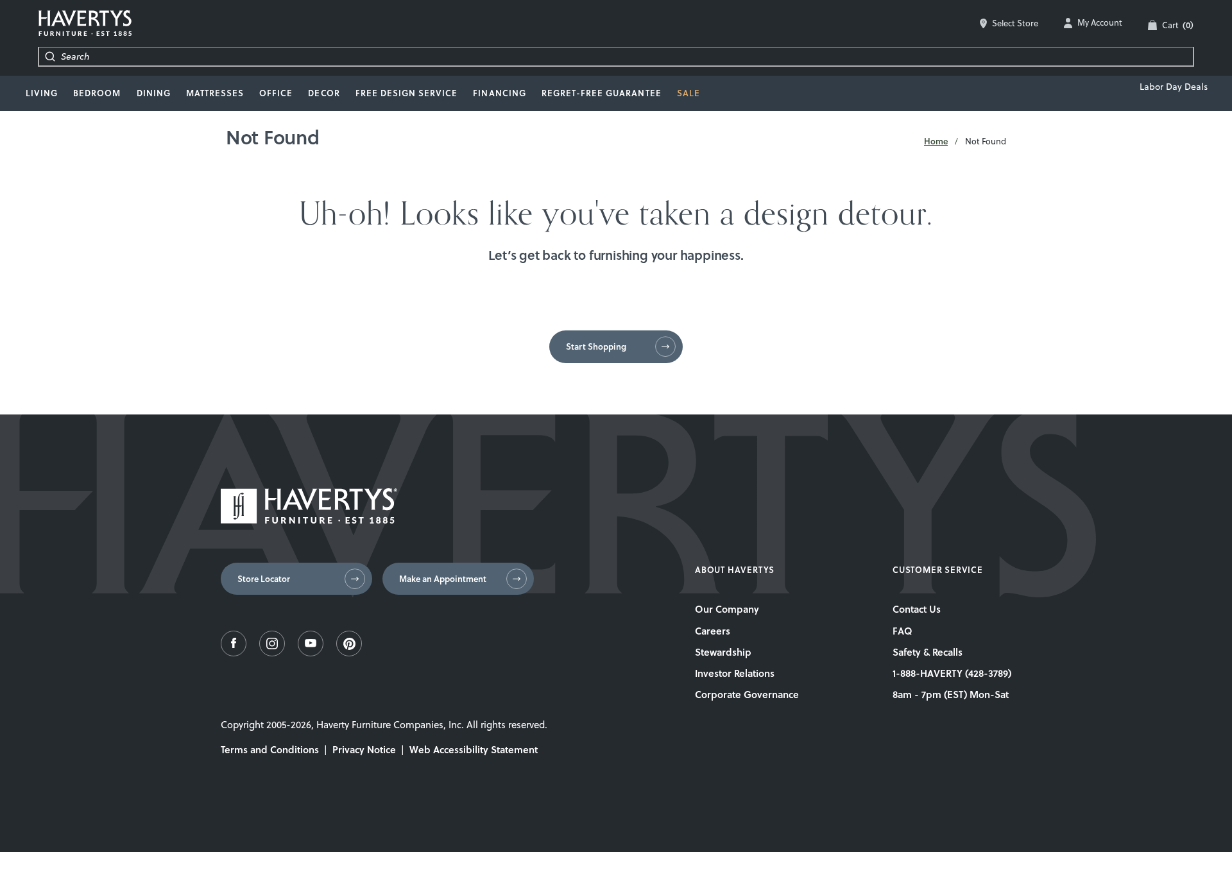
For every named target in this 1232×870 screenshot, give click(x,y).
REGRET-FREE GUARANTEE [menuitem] (602, 93)
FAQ (902, 631)
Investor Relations (734, 673)
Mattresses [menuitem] (215, 93)
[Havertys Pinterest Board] (349, 653)
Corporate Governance (747, 694)
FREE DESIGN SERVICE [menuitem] (406, 93)
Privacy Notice (364, 749)
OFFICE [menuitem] (276, 93)
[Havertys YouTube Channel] (310, 653)
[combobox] (627, 56)
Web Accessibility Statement (473, 749)
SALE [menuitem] (688, 93)
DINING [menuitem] (154, 93)
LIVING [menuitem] (42, 93)
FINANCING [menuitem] (499, 93)
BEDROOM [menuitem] (97, 93)
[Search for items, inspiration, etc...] (50, 56)
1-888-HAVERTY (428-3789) (952, 673)
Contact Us (917, 609)
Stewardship (723, 652)
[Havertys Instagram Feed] (272, 653)
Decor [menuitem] (323, 93)
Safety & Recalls (928, 652)
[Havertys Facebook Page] (233, 653)
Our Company (727, 609)
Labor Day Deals (1174, 86)
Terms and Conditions (270, 749)
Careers (712, 631)
